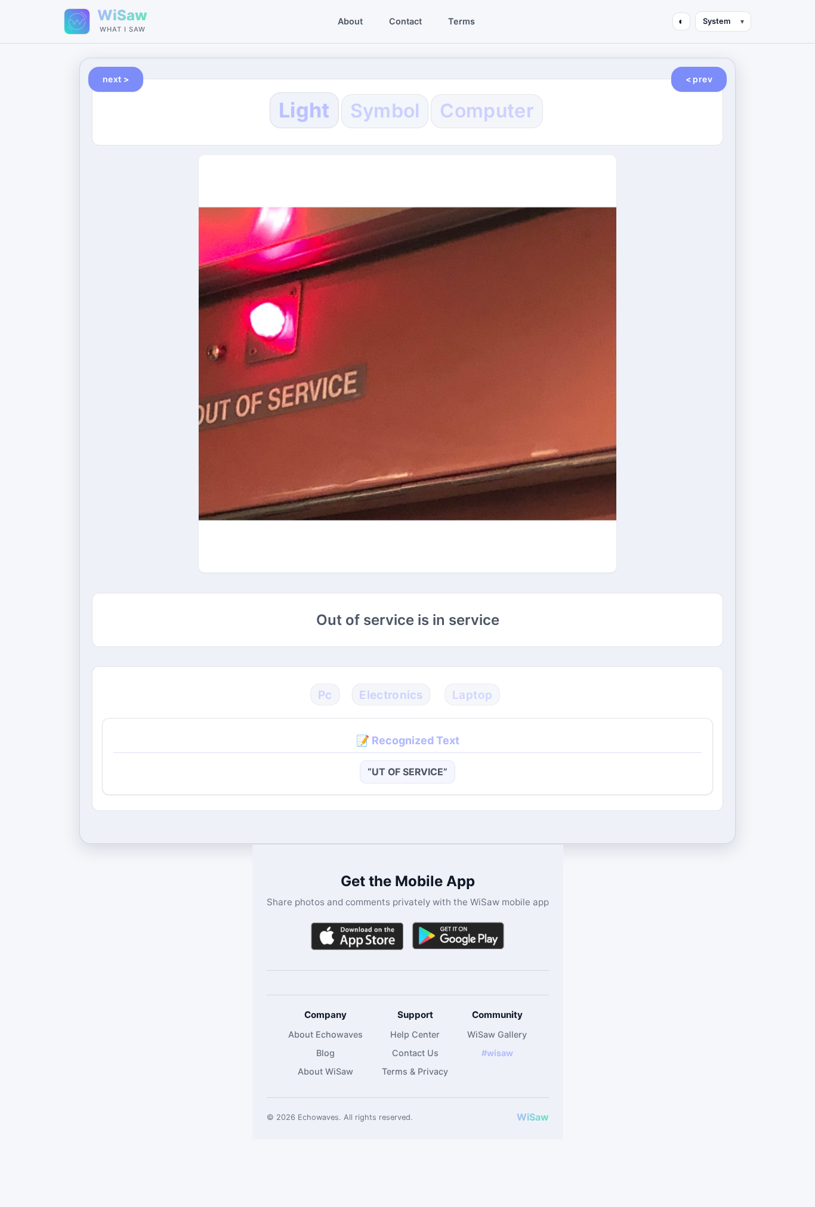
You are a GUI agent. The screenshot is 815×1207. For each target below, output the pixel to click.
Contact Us (415, 1053)
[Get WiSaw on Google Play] (458, 936)
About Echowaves (325, 1034)
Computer (486, 110)
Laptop (472, 694)
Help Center (415, 1034)
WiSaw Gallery (497, 1034)
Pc (325, 694)
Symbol (385, 110)
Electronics (391, 694)
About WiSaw (325, 1071)
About (350, 21)
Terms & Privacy (415, 1071)
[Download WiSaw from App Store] (356, 936)
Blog (325, 1053)
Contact (405, 21)
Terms (461, 21)
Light (304, 110)
